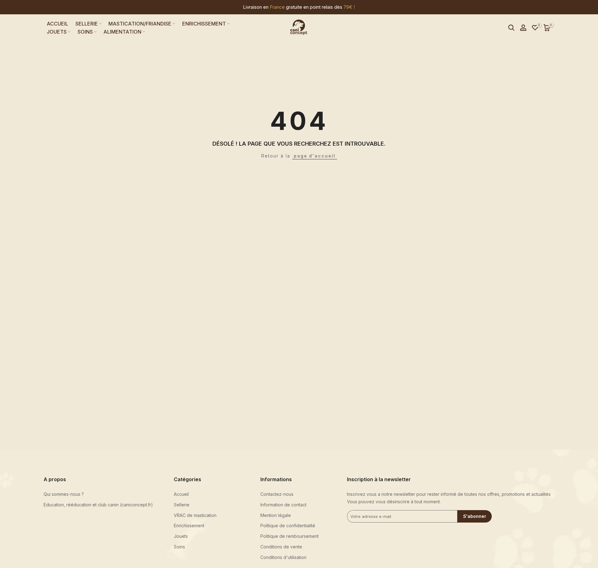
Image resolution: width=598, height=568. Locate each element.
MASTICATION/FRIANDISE (139, 24)
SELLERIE (86, 24)
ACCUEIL (57, 24)
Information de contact (283, 504)
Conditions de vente (281, 546)
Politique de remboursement (289, 536)
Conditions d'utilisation (283, 557)
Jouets (181, 536)
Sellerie (181, 504)
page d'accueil (314, 155)
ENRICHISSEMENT (204, 24)
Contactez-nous (276, 494)
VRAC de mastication (195, 515)
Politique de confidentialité (287, 525)
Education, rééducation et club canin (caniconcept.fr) (98, 504)
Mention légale (275, 515)
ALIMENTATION (122, 32)
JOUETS (57, 32)
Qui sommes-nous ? (64, 494)
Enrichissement (189, 525)
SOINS (85, 32)
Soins (179, 546)
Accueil (181, 494)
